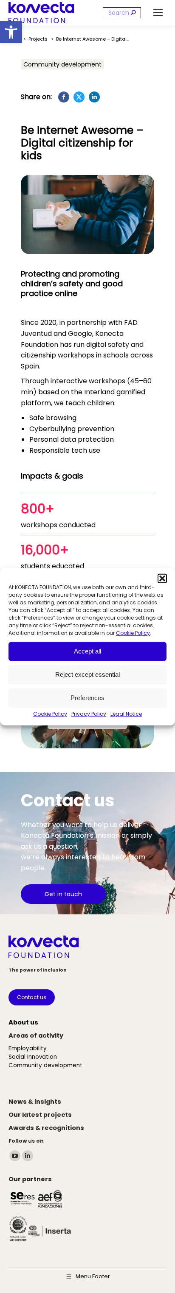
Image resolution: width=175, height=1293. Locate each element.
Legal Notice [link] (126, 713)
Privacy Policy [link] (88, 713)
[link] (11, 32)
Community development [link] (62, 64)
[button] (162, 578)
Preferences (87, 697)
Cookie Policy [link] (133, 632)
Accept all (87, 651)
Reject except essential (87, 674)
